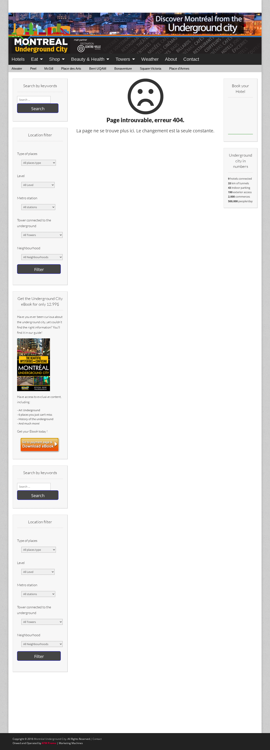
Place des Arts (71, 68)
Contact (191, 59)
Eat (34, 59)
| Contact (96, 739)
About (171, 59)
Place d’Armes (179, 68)
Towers (123, 59)
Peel (33, 68)
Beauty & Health (87, 59)
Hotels (18, 59)
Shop (54, 59)
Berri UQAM (97, 68)
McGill (48, 68)
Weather (150, 59)
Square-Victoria (150, 68)
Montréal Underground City (50, 739)
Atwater (17, 68)
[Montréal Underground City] (135, 27)
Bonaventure (123, 68)
